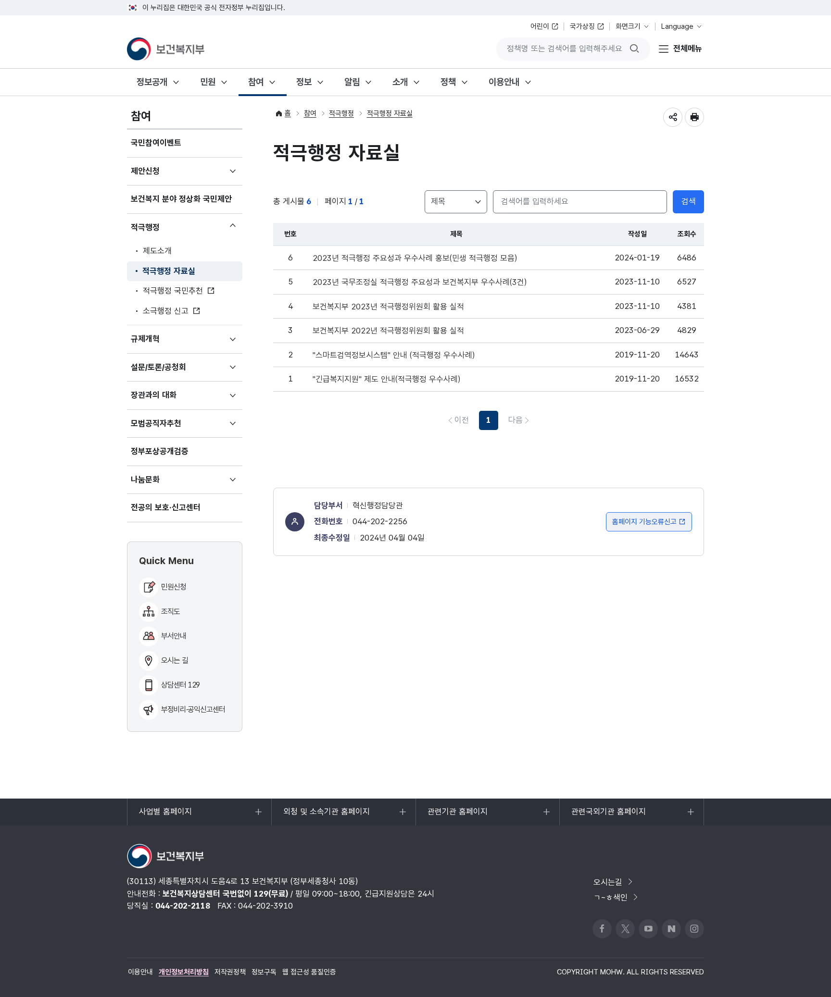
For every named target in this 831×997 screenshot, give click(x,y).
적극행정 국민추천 (173, 290)
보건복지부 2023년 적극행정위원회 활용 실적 (388, 306)
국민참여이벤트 (156, 143)
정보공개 (152, 81)
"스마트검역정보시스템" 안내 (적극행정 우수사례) (394, 355)
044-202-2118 (182, 906)
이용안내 (504, 81)
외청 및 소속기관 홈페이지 (326, 816)
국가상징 (582, 26)
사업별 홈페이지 (165, 816)
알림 (352, 81)
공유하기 (672, 117)
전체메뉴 (687, 48)
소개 (400, 81)
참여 (256, 81)
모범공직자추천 (170, 428)
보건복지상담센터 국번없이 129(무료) (225, 894)
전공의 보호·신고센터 (166, 507)
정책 (448, 81)
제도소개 (157, 251)
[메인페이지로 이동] (165, 49)
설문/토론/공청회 (172, 372)
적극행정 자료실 (168, 271)
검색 (688, 201)
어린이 (539, 26)
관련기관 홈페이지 (457, 816)
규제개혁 (159, 343)
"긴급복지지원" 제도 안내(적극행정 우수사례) (386, 379)
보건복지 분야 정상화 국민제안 (181, 199)
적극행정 (159, 230)
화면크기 (628, 26)
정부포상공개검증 (160, 451)
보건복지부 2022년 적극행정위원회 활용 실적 (388, 330)
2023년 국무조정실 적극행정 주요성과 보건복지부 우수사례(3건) (420, 282)
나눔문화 (159, 484)
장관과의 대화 (168, 400)
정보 (304, 81)
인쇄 (694, 117)
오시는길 (607, 882)
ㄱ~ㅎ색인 (610, 897)
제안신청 (159, 176)
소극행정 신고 (166, 311)
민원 (207, 81)
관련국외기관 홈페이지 (608, 816)
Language (677, 26)
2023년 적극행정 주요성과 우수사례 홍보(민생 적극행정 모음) (415, 258)
